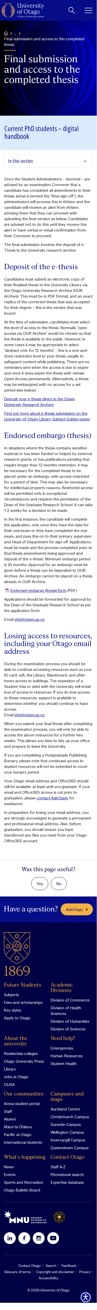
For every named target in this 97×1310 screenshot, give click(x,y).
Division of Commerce (70, 1000)
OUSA (9, 1084)
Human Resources (67, 1056)
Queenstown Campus (69, 1148)
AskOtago (74, 909)
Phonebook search (67, 1174)
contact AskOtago (52, 798)
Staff (8, 1111)
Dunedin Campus (66, 1124)
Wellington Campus (67, 1132)
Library (10, 1069)
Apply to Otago (17, 1018)
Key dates (12, 1010)
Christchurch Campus (70, 1117)
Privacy (85, 1272)
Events (9, 1174)
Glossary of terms (17, 1272)
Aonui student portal (21, 1103)
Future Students (22, 985)
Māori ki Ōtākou (18, 1127)
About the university (15, 1041)
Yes (40, 884)
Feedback (68, 1265)
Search (51, 1265)
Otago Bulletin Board (22, 1190)
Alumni (10, 1119)
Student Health (64, 1063)
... (15, 33)
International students (23, 1142)
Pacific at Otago (17, 1134)
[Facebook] (24, 1238)
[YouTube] (53, 1238)
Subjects (11, 995)
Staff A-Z (58, 1167)
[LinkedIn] (10, 1238)
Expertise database (67, 1182)
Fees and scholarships (23, 1002)
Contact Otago (67, 1157)
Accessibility (48, 1278)
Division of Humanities (70, 1021)
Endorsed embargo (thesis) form (38, 590)
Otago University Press (24, 1061)
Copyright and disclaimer (55, 1272)
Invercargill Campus (68, 1140)
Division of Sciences (68, 1029)
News (9, 1167)
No (58, 884)
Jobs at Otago (16, 1077)
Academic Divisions (62, 987)
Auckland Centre (65, 1109)
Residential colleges (21, 1053)
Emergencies (62, 1048)
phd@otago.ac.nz (29, 619)
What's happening (24, 1157)
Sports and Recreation (23, 1182)
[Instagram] (39, 1238)
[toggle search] (71, 10)
